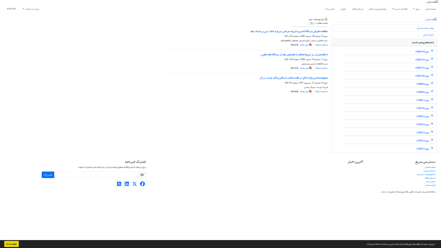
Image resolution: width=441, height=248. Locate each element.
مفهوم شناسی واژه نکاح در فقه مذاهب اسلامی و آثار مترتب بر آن (294, 77)
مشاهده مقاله (321, 44)
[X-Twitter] (134, 185)
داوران (343, 9)
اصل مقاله (300, 44)
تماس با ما (330, 9)
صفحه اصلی (430, 9)
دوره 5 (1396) (422, 116)
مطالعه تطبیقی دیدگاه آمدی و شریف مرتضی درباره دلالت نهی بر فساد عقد (289, 31)
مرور (417, 9)
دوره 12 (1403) (422, 59)
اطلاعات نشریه (400, 9)
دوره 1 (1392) (422, 148)
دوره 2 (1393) (422, 140)
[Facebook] (142, 185)
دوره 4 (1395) (422, 124)
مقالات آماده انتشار (425, 28)
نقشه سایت (430, 185)
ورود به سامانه (32, 9)
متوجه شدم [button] (11, 244)
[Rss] (119, 185)
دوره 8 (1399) (422, 92)
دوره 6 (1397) (422, 108)
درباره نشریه (429, 170)
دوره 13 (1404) (422, 51)
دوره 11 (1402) (422, 67)
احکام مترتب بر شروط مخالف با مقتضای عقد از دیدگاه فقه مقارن (294, 54)
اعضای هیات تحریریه (426, 174)
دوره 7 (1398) (422, 100)
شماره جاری (428, 34)
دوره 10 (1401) (422, 76)
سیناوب (384, 191)
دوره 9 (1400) (422, 84)
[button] (365, 244)
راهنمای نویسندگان (377, 9)
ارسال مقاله (357, 9)
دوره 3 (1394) (422, 132)
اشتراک (48, 174)
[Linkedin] (127, 185)
